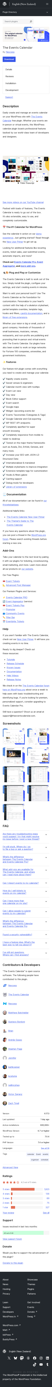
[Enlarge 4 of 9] (45, 750)
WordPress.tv (11, 1316)
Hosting (6, 1289)
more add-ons (28, 266)
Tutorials (11, 659)
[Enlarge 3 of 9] (21, 750)
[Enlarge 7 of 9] (21, 788)
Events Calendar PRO (16, 597)
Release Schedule (15, 663)
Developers (8, 1312)
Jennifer (12, 1058)
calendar (30, 1154)
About (6, 1279)
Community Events (15, 613)
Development (12, 90)
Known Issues (13, 667)
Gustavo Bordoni (16, 1021)
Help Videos (13, 675)
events (45, 1154)
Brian (10, 1030)
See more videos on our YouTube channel (23, 202)
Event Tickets (13, 581)
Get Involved (33, 1302)
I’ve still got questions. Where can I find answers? (16, 953)
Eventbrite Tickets (15, 621)
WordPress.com (12, 1325)
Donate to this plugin (13, 1263)
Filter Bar (10, 617)
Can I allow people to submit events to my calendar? (17, 912)
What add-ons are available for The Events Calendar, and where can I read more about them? (19, 872)
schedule (44, 1160)
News (5, 1284)
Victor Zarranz (15, 1094)
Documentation (14, 671)
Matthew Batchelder (18, 1012)
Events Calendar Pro (25, 262)
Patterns (31, 1293)
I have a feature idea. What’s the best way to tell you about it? (19, 943)
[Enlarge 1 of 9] (21, 731)
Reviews (9, 76)
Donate (32, 1312)
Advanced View (10, 1167)
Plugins (30, 1289)
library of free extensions (15, 317)
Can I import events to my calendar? (21, 883)
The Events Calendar (18, 994)
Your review (8, 1212)
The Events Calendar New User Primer (26, 517)
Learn (5, 1302)
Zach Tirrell (13, 1103)
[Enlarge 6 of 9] (45, 769)
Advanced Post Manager (18, 585)
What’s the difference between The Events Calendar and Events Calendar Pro (18, 923)
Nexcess (10, 52)
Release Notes (14, 679)
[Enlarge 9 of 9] (21, 807)
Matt (6, 1330)
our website (27, 569)
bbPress (8, 1334)
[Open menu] (47, 4)
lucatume (12, 1076)
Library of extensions (16, 486)
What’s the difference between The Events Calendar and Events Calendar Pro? (18, 859)
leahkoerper (14, 1067)
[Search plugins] (31, 21)
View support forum (12, 1239)
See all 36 (45, 1148)
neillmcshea (13, 1085)
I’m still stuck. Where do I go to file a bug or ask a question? (18, 847)
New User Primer (15, 241)
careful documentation (31, 313)
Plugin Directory (10, 12)
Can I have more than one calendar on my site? (15, 902)
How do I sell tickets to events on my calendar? (14, 891)
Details (8, 69)
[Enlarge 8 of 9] (45, 788)
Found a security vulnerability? (17, 934)
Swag (31, 1316)
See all (46, 1212)
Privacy (6, 1293)
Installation (10, 83)
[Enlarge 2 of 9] (45, 731)
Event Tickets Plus (15, 605)
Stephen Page (15, 1049)
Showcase (32, 1279)
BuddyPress (10, 1339)
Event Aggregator (14, 601)
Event (38, 1154)
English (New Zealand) (20, 1351)
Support (9, 97)
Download (9, 59)
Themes (31, 1284)
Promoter (10, 609)
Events (30, 1307)
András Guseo (15, 1040)
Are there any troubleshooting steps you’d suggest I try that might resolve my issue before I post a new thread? (21, 836)
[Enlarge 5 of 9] (21, 769)
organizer (35, 1160)
